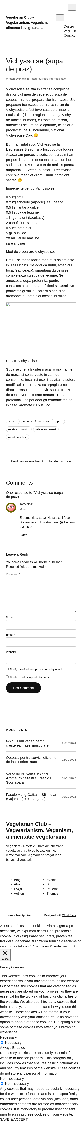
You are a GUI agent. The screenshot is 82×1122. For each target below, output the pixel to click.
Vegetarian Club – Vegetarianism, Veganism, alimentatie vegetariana (27, 22)
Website (11, 651)
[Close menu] (60, 17)
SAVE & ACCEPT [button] (14, 1119)
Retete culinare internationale (47, 78)
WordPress (69, 915)
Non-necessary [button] (12, 1078)
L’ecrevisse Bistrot (20, 149)
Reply (23, 534)
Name (10, 617)
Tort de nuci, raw (59, 461)
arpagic (12, 421)
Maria (22, 78)
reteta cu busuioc (18, 429)
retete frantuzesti (45, 429)
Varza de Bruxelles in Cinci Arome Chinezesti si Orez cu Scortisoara (28, 778)
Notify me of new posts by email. (30, 677)
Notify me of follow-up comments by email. (36, 669)
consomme (14, 379)
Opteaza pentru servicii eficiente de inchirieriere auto (31, 760)
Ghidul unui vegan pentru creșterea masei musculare (27, 743)
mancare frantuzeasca (37, 421)
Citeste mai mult (62, 946)
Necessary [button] (8, 1037)
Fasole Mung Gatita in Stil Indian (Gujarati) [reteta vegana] (31, 797)
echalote (23, 202)
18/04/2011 (27, 504)
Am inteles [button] (40, 946)
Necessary (13, 1042)
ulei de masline (17, 437)
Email (10, 634)
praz (60, 421)
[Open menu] (72, 7)
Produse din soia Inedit (27, 461)
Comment (13, 574)
